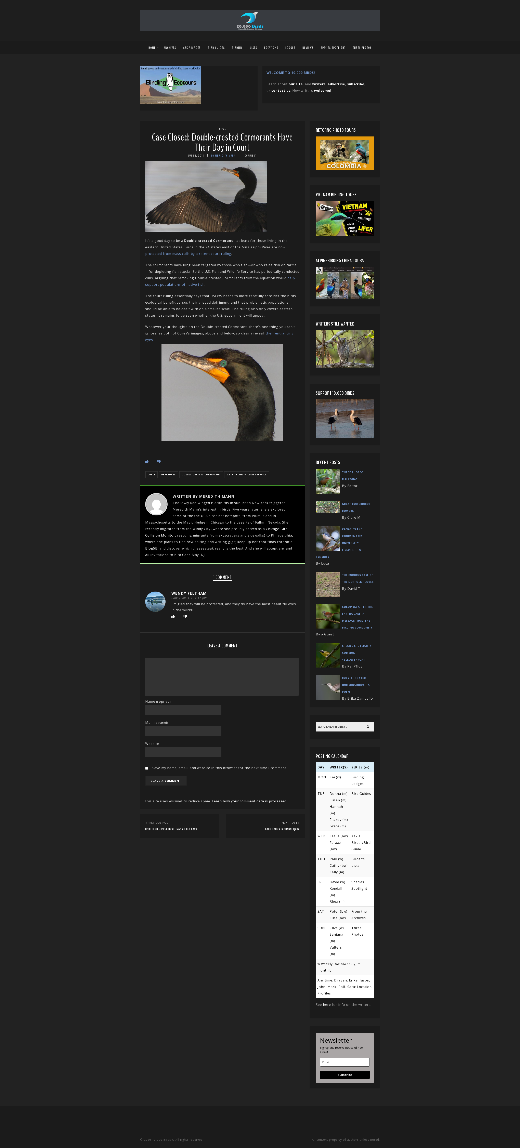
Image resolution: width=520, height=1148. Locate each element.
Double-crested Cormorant (201, 474)
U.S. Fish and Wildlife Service (246, 474)
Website (152, 743)
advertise (336, 84)
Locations (271, 47)
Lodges (290, 47)
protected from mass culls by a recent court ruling (188, 253)
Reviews (308, 47)
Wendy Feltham (189, 593)
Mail (156, 722)
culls (151, 474)
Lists (253, 47)
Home (152, 47)
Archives (170, 47)
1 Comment (250, 156)
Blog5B (151, 548)
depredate (168, 474)
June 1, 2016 (196, 156)
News (222, 129)
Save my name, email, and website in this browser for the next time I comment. (219, 768)
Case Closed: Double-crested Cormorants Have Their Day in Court (222, 142)
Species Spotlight (333, 47)
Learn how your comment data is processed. (249, 801)
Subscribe (345, 1075)
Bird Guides (216, 47)
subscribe (355, 84)
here (327, 1004)
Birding (237, 47)
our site (296, 84)
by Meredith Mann (223, 156)
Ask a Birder (192, 47)
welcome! (323, 90)
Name (158, 701)
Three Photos (362, 47)
